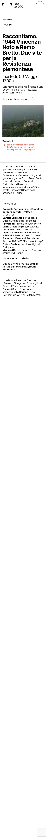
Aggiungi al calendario (14, 99)
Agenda (8, 19)
